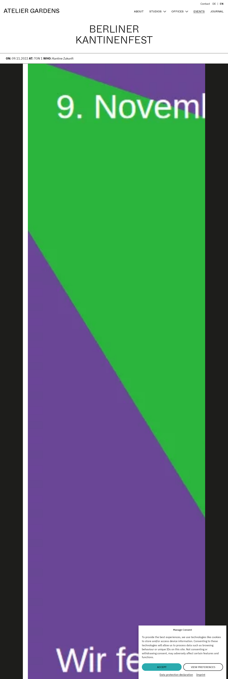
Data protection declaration (176, 674)
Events (199, 11)
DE (214, 3)
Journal (216, 11)
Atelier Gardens (32, 11)
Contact (205, 3)
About (139, 11)
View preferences (203, 667)
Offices (177, 11)
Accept (162, 667)
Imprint (200, 674)
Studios (155, 11)
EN (221, 3)
